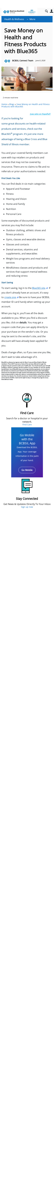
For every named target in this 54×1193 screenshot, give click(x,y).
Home (4, 104)
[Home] (19, 12)
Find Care (27, 424)
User (51, 11)
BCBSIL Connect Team (22, 60)
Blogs (11, 104)
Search (46, 11)
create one (10, 297)
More (32, 19)
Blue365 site (38, 288)
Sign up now (27, 506)
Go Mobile (27, 470)
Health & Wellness (14, 19)
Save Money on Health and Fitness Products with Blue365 (25, 105)
